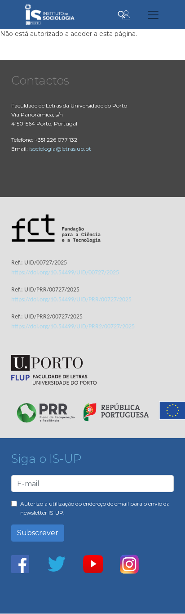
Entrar (126, 15)
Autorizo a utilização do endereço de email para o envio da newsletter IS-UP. (95, 508)
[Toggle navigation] (153, 14)
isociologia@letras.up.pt (60, 148)
